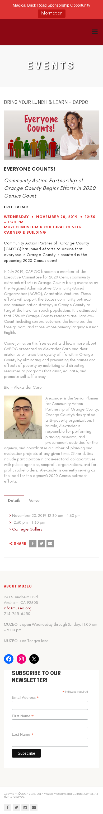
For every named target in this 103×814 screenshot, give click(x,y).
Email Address (25, 697)
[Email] (50, 543)
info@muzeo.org (17, 608)
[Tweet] (41, 543)
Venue (34, 500)
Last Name (22, 734)
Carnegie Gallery (27, 529)
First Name (23, 716)
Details (14, 500)
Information (51, 13)
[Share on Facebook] (32, 543)
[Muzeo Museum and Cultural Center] (31, 32)
